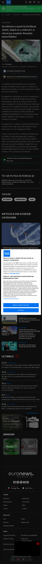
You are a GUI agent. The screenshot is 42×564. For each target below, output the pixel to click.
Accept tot (21, 310)
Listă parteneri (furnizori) (11, 298)
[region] (21, 282)
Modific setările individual (21, 305)
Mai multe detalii (14, 273)
